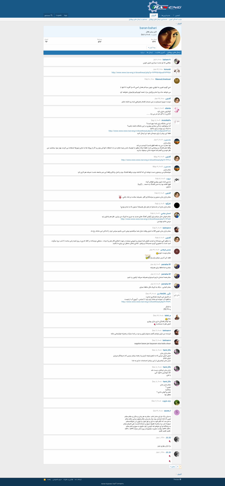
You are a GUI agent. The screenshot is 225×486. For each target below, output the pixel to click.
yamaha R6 (166, 264)
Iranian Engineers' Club (112, 484)
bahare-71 (167, 59)
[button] (173, 15)
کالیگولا (168, 203)
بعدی (173, 466)
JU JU (168, 437)
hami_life (167, 350)
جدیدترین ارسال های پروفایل (158, 19)
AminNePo (166, 120)
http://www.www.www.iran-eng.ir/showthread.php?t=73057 (146, 219)
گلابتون (168, 98)
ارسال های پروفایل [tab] (173, 52)
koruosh (167, 69)
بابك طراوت (166, 401)
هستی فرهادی (166, 249)
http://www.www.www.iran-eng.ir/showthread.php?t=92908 (146, 160)
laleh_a (168, 315)
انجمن (177, 15)
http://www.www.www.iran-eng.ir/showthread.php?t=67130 (146, 301)
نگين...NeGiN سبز (164, 293)
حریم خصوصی (57, 479)
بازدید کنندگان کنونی (175, 19)
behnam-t (167, 228)
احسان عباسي (166, 213)
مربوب (168, 178)
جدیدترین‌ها (165, 15)
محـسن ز (167, 139)
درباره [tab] (142, 52)
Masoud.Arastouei (163, 79)
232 (154, 42)
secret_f (167, 410)
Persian (177, 479)
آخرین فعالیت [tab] (160, 52)
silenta (168, 108)
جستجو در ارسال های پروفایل (138, 19)
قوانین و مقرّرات (68, 479)
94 (46, 42)
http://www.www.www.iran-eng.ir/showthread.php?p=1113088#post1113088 (140, 131)
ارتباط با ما (78, 479)
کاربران (153, 15)
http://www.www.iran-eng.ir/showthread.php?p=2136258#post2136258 (141, 72)
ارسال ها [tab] (150, 52)
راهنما (49, 479)
